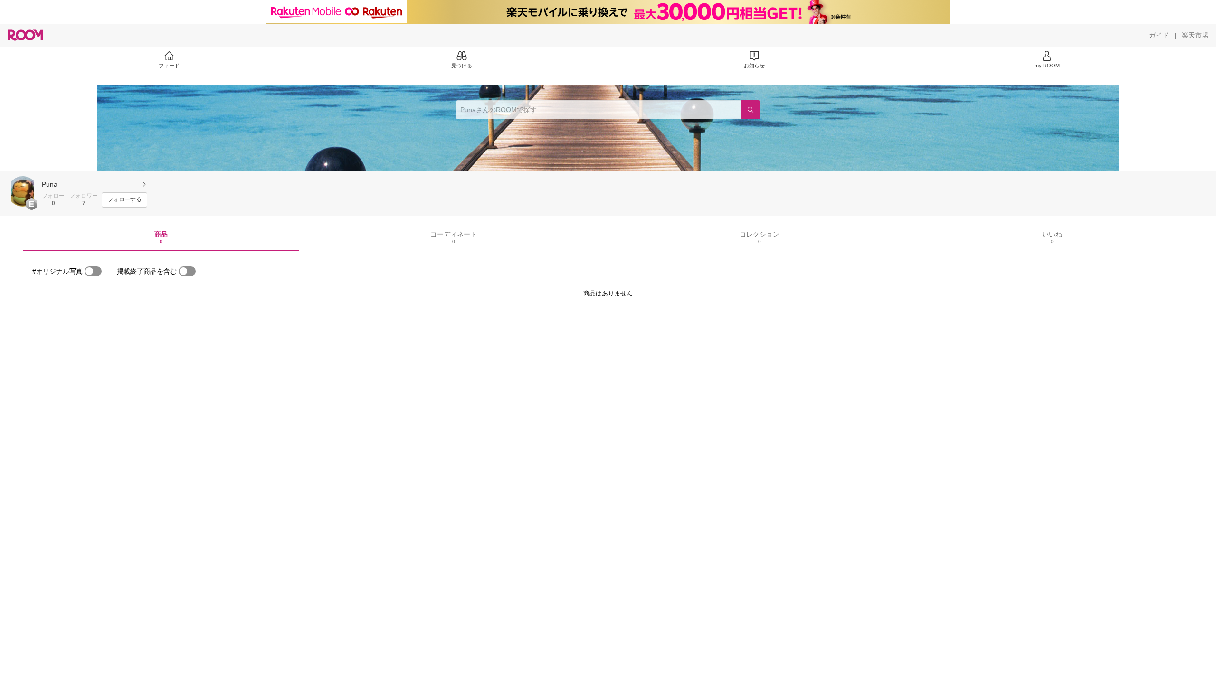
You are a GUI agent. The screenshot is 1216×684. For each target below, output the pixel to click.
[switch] (93, 271)
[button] (23, 191)
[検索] (750, 109)
